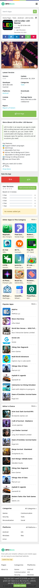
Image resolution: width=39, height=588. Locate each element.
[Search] (35, 11)
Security (5, 517)
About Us (4, 569)
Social (23, 520)
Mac (22, 535)
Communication (26, 513)
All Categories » (30, 508)
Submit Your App (7, 559)
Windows (6, 535)
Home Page (7, 18)
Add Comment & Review (27, 188)
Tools (14, 18)
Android (21, 18)
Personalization (8, 520)
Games (5, 513)
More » (33, 219)
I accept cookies (20, 585)
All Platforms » (31, 527)
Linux (4, 539)
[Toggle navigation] (37, 4)
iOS (22, 532)
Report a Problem (9, 108)
